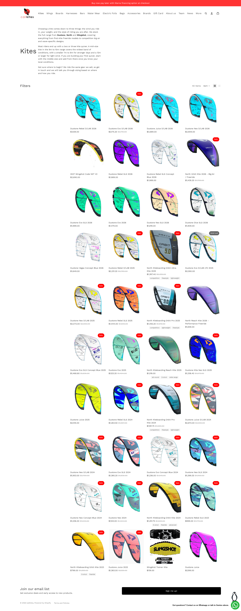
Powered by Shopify (42, 603)
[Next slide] (102, 108)
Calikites (29, 603)
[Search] (206, 13)
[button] (206, 86)
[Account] (212, 13)
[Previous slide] (74, 108)
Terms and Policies (61, 603)
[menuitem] (198, 13)
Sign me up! (171, 591)
